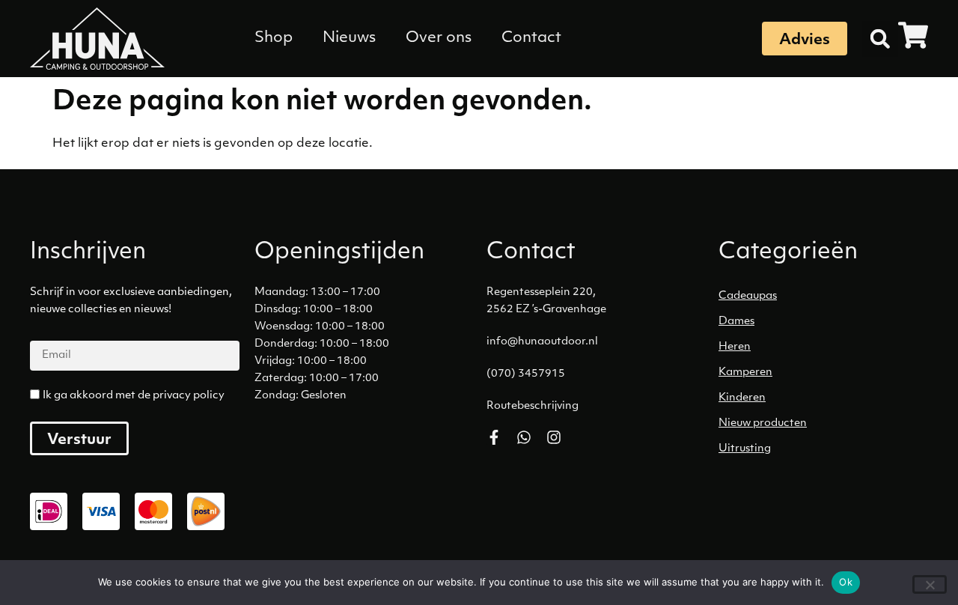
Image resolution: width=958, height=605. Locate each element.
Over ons (439, 38)
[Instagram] (553, 437)
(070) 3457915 (525, 374)
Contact (531, 38)
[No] (929, 584)
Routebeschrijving (532, 406)
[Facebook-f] (493, 437)
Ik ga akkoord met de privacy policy (134, 395)
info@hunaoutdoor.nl (542, 341)
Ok (845, 582)
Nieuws (349, 38)
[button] (880, 39)
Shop (273, 38)
